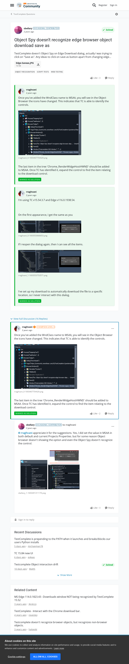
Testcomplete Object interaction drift (36, 564)
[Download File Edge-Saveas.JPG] (38, 64)
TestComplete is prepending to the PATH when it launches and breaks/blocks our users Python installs (62, 540)
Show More (66, 574)
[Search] (94, 5)
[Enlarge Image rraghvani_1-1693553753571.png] (49, 261)
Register (103, 5)
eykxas (31, 557)
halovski (33, 629)
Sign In (113, 5)
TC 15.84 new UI (23, 553)
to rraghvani (69, 424)
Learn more (59, 648)
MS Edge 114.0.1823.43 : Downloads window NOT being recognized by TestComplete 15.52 (64, 598)
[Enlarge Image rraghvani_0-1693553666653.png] (49, 227)
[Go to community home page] (28, 5)
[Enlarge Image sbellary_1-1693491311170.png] (49, 469)
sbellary (28, 28)
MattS (32, 568)
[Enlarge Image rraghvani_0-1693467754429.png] (49, 132)
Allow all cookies (45, 657)
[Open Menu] (116, 14)
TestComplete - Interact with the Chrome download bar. (47, 611)
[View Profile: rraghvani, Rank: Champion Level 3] (17, 328)
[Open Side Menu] (12, 5)
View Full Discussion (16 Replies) (31, 318)
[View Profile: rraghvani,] (21, 91)
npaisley (33, 615)
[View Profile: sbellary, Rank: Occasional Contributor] (18, 30)
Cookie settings (16, 657)
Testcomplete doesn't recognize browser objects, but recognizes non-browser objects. (60, 624)
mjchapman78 (35, 546)
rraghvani (31, 89)
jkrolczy (32, 604)
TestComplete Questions (24, 14)
